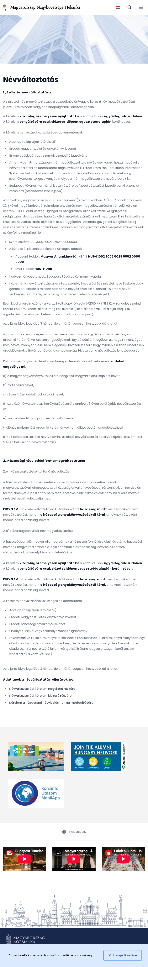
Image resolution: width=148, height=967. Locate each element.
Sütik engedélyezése (122, 955)
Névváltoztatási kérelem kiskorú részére (40, 695)
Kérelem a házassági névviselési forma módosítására (51, 702)
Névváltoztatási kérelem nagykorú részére (42, 689)
